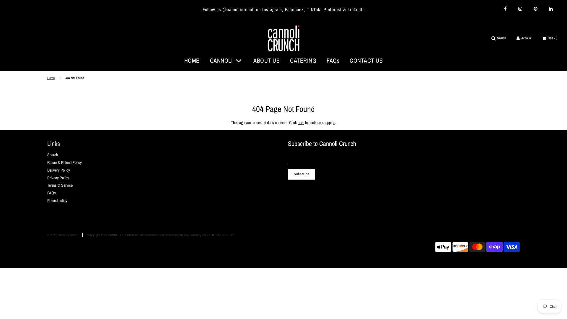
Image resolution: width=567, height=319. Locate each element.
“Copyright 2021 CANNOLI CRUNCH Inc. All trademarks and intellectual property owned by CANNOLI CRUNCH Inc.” (161, 235)
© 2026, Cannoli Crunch (62, 235)
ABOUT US (266, 60)
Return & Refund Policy (64, 162)
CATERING (303, 60)
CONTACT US (366, 60)
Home (51, 78)
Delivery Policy (58, 170)
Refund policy (57, 200)
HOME (192, 60)
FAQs (333, 60)
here (301, 122)
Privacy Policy (58, 177)
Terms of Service (60, 185)
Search (52, 154)
